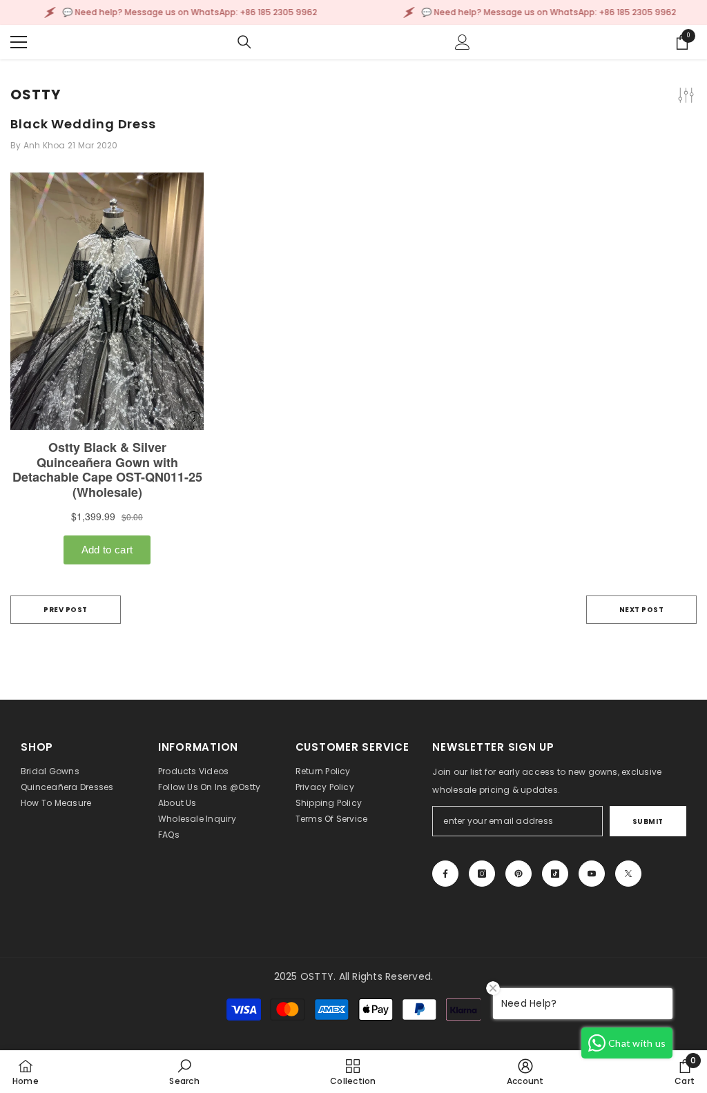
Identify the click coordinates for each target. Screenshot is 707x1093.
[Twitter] (628, 873)
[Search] (244, 42)
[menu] (18, 42)
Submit (648, 821)
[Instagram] (482, 873)
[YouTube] (592, 873)
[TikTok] (555, 873)
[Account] (462, 42)
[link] (184, 1071)
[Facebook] (445, 873)
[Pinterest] (518, 873)
